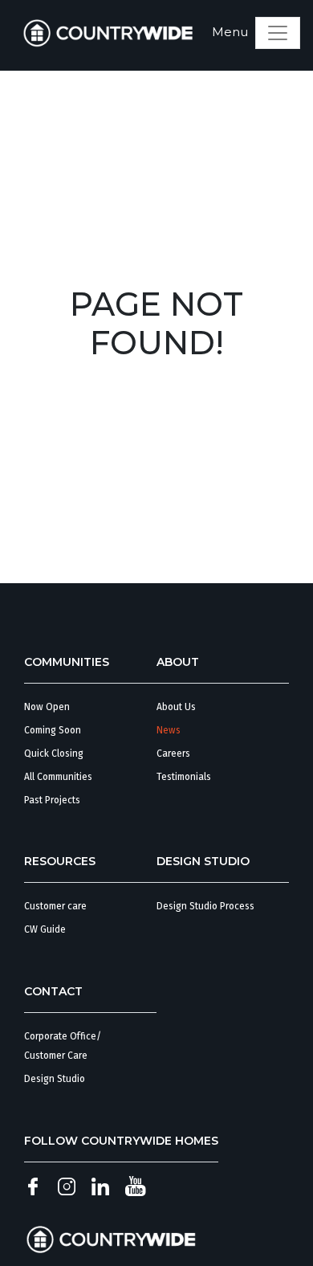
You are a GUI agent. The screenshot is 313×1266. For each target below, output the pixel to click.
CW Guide (45, 929)
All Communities (58, 776)
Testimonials (183, 776)
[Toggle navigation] (277, 33)
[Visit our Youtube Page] (135, 1185)
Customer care (55, 906)
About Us (176, 707)
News (168, 730)
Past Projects (52, 800)
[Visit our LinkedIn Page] (100, 1185)
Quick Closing (53, 753)
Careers (173, 753)
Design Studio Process (205, 906)
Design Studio (54, 1078)
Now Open (47, 707)
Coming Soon (52, 730)
